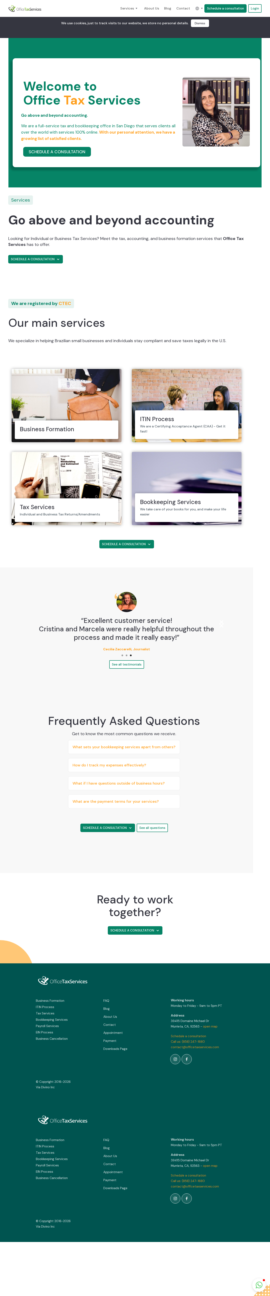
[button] (129, 8)
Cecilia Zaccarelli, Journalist (126, 649)
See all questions (152, 828)
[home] (24, 8)
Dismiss (200, 23)
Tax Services (45, 1013)
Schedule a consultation (225, 8)
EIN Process (44, 1032)
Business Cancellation (52, 1039)
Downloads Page (115, 1049)
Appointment (113, 1033)
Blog (167, 8)
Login (255, 8)
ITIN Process (45, 1007)
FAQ (106, 1001)
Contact (183, 8)
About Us (151, 8)
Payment (109, 1041)
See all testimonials (127, 664)
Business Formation (50, 1001)
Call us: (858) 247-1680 (188, 1042)
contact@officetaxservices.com (195, 1047)
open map (210, 1026)
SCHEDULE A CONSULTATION (57, 152)
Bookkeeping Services (52, 1020)
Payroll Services (47, 1026)
